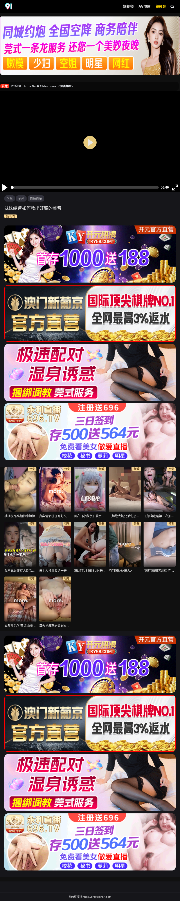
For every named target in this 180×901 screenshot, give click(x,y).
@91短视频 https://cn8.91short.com (90, 896)
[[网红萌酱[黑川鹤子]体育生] (160, 544)
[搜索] (172, 6)
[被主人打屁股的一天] (55, 544)
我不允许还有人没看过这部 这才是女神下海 (20, 570)
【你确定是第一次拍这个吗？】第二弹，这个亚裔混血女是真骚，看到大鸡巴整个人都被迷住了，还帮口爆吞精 (160, 516)
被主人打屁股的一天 (53, 570)
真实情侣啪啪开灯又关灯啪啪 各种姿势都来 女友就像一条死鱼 (55, 516)
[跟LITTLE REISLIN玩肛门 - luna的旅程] (90, 544)
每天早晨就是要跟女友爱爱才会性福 (55, 625)
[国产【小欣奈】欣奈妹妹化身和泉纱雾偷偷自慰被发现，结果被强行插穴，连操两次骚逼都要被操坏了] (90, 489)
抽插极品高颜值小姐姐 (19, 516)
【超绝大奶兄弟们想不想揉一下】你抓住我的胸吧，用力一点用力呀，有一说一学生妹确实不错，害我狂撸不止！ (125, 516)
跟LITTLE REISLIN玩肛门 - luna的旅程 (90, 570)
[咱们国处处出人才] (125, 544)
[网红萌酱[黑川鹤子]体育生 (160, 570)
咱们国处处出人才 (121, 570)
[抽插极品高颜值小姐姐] (20, 489)
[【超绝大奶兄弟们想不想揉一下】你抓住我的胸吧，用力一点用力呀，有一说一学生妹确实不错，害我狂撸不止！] (125, 489)
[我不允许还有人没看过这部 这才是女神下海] (20, 544)
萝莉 (21, 198)
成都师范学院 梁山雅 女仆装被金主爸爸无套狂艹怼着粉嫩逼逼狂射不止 (20, 625)
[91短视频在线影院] (9, 6)
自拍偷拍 (36, 198)
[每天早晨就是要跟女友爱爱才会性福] (55, 599)
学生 (10, 198)
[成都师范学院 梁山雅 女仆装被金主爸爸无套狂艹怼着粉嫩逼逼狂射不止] (20, 599)
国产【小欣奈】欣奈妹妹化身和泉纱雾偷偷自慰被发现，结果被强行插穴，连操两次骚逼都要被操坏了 (90, 516)
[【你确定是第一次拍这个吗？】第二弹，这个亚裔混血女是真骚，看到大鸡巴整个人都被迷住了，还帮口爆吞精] (160, 489)
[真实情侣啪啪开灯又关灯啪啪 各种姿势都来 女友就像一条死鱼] (55, 489)
